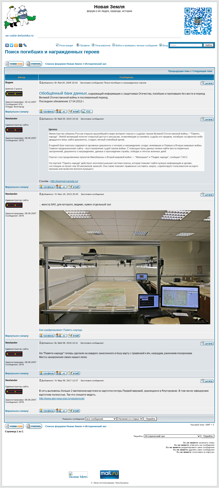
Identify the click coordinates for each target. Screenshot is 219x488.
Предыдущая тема (178, 71)
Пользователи (102, 45)
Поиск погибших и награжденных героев (52, 51)
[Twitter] (11, 45)
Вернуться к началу (16, 111)
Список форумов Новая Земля (63, 64)
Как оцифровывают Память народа (60, 330)
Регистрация (66, 45)
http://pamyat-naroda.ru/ (64, 181)
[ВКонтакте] (7, 45)
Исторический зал (95, 64)
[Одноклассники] (16, 45)
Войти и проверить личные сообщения (136, 45)
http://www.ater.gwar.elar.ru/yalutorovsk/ (61, 398)
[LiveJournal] (25, 45)
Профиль (85, 45)
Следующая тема (202, 71)
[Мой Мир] (20, 45)
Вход (165, 45)
